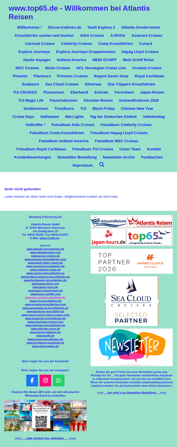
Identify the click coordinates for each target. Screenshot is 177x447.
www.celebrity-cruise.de (45, 269)
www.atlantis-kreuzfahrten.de (45, 249)
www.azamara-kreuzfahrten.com (45, 259)
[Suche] (102, 164)
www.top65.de (45, 335)
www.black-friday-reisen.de (45, 262)
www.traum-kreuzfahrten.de (45, 339)
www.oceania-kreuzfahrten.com (45, 304)
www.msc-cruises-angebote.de (45, 297)
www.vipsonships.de (45, 346)
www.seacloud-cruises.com (45, 321)
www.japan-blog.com (45, 283)
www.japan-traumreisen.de (45, 290)
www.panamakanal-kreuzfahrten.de (45, 308)
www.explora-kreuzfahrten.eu (45, 273)
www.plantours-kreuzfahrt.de (45, 311)
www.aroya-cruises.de (45, 255)
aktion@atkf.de (49, 238)
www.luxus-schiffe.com (45, 294)
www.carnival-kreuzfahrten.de (45, 266)
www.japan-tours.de (45, 287)
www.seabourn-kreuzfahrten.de (45, 318)
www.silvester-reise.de (45, 328)
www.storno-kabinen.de (45, 332)
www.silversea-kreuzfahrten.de (45, 325)
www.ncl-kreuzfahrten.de (45, 300)
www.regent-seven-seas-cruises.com (45, 314)
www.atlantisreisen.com (45, 252)
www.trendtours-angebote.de (45, 342)
